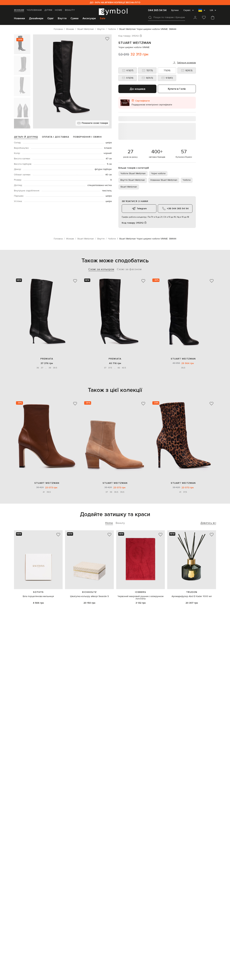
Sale (102, 18)
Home (58, 10)
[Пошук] (150, 18)
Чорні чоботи (158, 173)
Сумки (74, 18)
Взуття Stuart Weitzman (132, 180)
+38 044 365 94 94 (178, 208)
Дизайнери (36, 18)
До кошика (137, 89)
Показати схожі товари (95, 123)
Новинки (19, 18)
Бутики (175, 10)
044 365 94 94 (157, 10)
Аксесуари (89, 18)
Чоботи (187, 180)
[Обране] (204, 18)
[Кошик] (212, 18)
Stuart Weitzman (134, 43)
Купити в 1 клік (177, 88)
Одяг (50, 18)
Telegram (142, 208)
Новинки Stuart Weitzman (163, 180)
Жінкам (19, 10)
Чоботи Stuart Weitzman (133, 173)
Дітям (48, 10)
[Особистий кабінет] (195, 18)
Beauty (70, 10)
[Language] (201, 11)
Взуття (62, 18)
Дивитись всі (208, 523)
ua (211, 10)
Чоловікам (34, 10)
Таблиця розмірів (186, 62)
